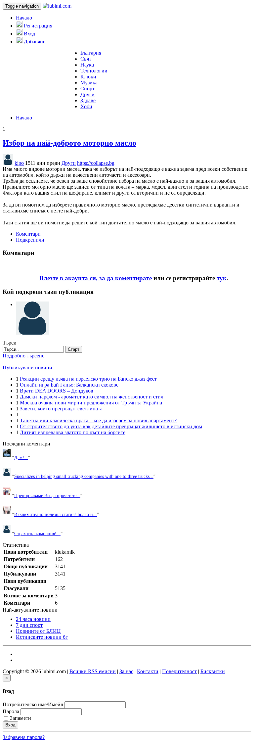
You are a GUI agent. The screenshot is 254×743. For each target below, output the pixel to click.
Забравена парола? (24, 737)
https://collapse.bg (95, 163)
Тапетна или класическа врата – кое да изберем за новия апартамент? (98, 420)
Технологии (93, 70)
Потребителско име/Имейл (33, 704)
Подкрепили (30, 240)
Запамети (20, 718)
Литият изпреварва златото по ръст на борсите (72, 432)
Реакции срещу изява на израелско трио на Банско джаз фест (88, 379)
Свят (85, 59)
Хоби (86, 106)
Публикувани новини (27, 367)
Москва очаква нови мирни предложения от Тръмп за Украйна (91, 402)
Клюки (88, 76)
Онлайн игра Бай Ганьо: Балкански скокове (69, 385)
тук (222, 278)
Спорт (87, 88)
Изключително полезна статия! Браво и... (55, 514)
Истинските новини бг (42, 637)
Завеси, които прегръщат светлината (61, 408)
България (90, 53)
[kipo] (32, 304)
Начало (24, 18)
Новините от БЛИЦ (38, 631)
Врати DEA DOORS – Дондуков (56, 391)
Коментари (28, 234)
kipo (19, 163)
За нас (126, 671)
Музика (89, 82)
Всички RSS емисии (92, 671)
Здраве (88, 100)
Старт (73, 349)
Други (87, 94)
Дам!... (21, 457)
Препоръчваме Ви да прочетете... (47, 495)
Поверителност (179, 671)
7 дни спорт (29, 625)
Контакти (147, 671)
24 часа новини (33, 619)
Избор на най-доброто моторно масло (69, 143)
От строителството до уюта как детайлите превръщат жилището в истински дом (111, 426)
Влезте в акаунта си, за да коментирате (95, 278)
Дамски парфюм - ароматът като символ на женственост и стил (91, 396)
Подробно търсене (23, 355)
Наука (87, 65)
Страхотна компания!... (37, 533)
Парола (11, 711)
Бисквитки (212, 671)
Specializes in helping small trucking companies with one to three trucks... (83, 476)
